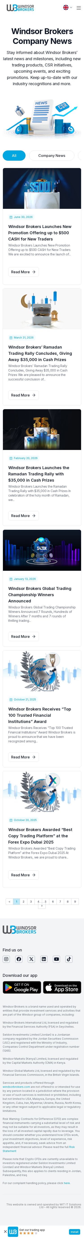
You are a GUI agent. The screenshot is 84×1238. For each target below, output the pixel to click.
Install (74, 1232)
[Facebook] (18, 959)
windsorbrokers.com (16, 1086)
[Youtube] (56, 959)
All (14, 155)
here (67, 1183)
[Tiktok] (69, 959)
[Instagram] (6, 959)
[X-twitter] (31, 959)
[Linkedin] (43, 959)
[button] (78, 8)
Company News (51, 155)
